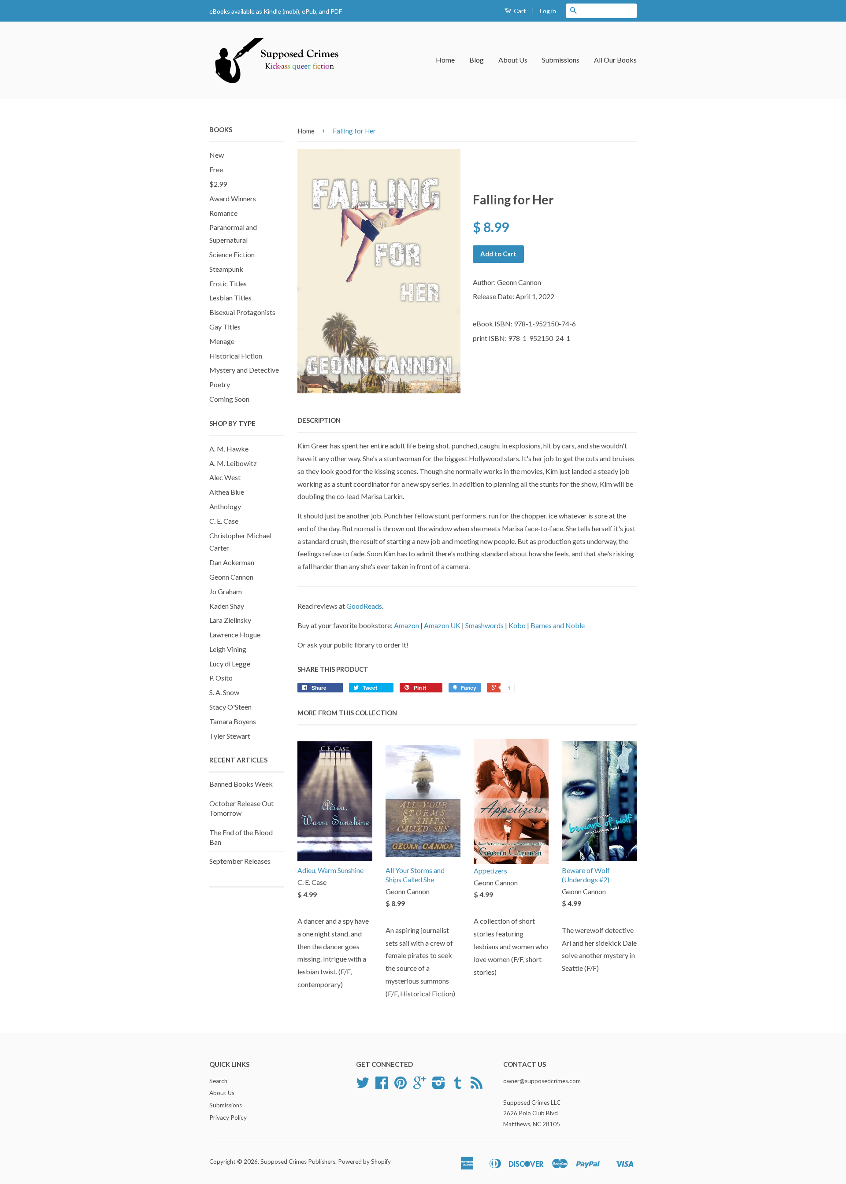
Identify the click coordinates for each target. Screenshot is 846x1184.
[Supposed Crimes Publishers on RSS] (476, 1085)
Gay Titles (225, 326)
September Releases (240, 861)
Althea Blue (226, 492)
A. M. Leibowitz (233, 463)
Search (218, 1080)
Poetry (219, 384)
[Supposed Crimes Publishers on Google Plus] (419, 1085)
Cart (519, 11)
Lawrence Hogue (234, 634)
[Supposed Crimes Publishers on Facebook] (381, 1085)
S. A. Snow (224, 692)
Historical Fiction (235, 356)
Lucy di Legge (229, 663)
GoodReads (364, 606)
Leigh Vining (227, 649)
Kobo (517, 625)
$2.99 (218, 184)
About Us (512, 60)
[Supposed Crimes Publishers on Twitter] (362, 1085)
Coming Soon (229, 399)
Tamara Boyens (232, 721)
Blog (476, 60)
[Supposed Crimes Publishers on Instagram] (438, 1085)
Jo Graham (225, 591)
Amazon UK (442, 625)
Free (216, 169)
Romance (223, 213)
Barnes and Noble (558, 625)
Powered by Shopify (364, 1161)
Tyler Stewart (229, 736)
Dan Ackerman (231, 562)
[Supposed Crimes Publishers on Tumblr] (457, 1085)
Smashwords (484, 625)
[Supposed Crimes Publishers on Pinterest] (400, 1085)
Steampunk (226, 269)
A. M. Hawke (229, 448)
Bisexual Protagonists (242, 312)
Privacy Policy (228, 1117)
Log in (548, 11)
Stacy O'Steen (230, 707)
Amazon (406, 625)
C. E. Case (223, 521)
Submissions (560, 60)
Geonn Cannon (231, 577)
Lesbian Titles (230, 297)
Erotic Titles (228, 283)
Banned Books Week (241, 784)
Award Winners (232, 198)
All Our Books (615, 60)
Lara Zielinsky (230, 620)
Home (445, 60)
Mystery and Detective (244, 370)
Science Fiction (232, 254)
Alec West (225, 477)
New (216, 155)
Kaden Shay (226, 606)
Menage (221, 341)
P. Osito (221, 677)
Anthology (225, 506)
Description (319, 420)
